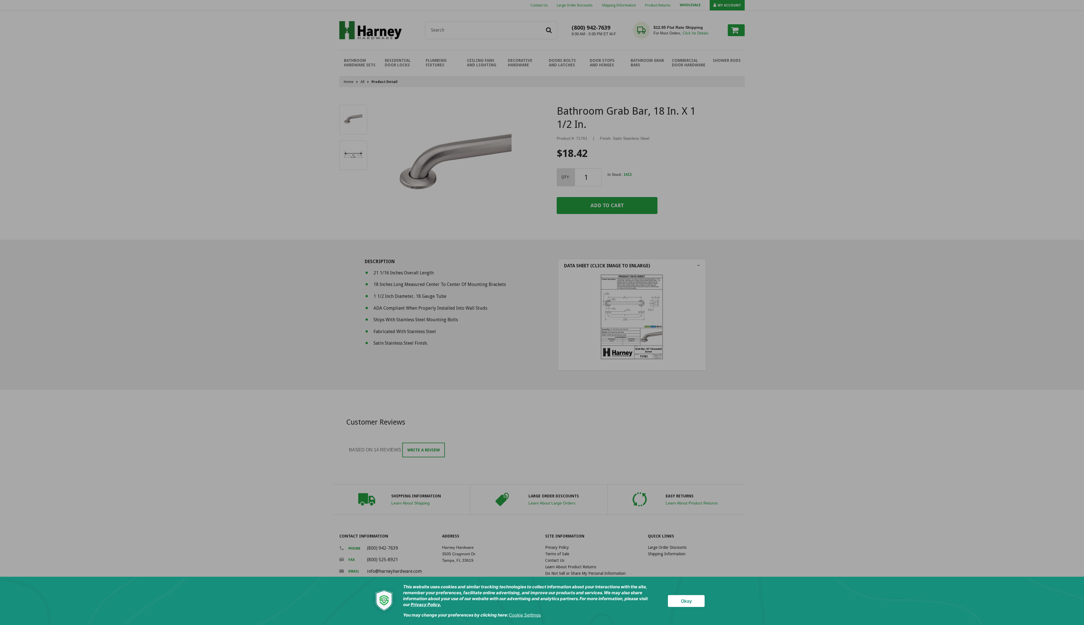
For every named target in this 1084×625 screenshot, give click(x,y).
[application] (542, 601)
